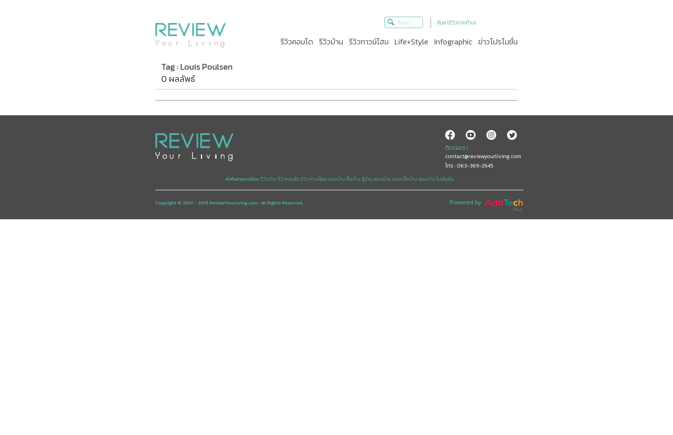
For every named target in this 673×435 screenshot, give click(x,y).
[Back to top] (647, 409)
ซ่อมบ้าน (426, 179)
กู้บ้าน (366, 179)
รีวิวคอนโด (289, 179)
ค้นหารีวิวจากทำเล (456, 23)
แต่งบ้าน (336, 179)
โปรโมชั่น (445, 179)
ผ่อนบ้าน (382, 179)
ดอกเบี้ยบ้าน (404, 179)
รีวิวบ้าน (268, 179)
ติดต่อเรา (456, 147)
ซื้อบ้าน (353, 179)
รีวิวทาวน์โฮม (314, 179)
